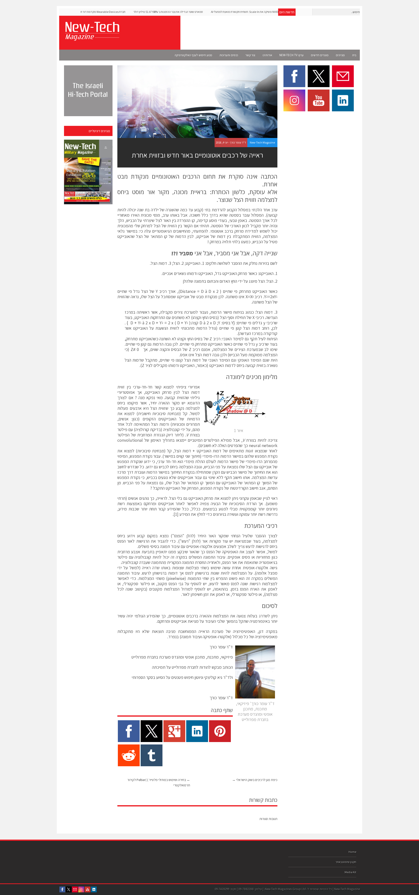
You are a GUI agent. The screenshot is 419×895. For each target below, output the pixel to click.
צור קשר (250, 55)
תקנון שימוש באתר (346, 862)
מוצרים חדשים (320, 55)
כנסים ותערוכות (228, 55)
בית (354, 55)
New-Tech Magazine (262, 142)
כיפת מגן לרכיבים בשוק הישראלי (254, 780)
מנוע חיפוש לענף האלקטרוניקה (193, 55)
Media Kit (350, 872)
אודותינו (267, 55)
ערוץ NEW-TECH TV (291, 55)
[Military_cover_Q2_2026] (88, 172)
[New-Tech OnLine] (92, 38)
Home (352, 852)
